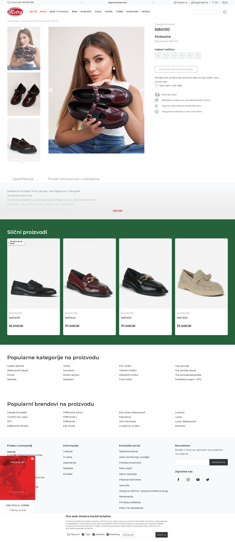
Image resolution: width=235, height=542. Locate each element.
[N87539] (145, 274)
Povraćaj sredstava (130, 502)
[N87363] (201, 274)
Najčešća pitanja (128, 451)
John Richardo (127, 421)
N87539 (126, 317)
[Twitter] (207, 479)
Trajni (87, 534)
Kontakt (67, 474)
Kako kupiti (125, 468)
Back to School (59, 11)
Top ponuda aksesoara (188, 374)
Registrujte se (201, 2)
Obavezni (75, 534)
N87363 (182, 317)
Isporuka (124, 485)
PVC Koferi (125, 366)
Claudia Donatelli (17, 412)
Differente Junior (73, 412)
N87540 (70, 317)
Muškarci (86, 11)
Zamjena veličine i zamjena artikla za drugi (143, 491)
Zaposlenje (69, 462)
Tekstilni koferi (128, 370)
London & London (129, 425)
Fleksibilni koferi (128, 374)
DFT (9, 421)
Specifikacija (23, 179)
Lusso (178, 417)
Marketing (115, 534)
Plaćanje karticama (130, 479)
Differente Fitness (17, 425)
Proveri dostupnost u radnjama (73, 179)
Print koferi (125, 379)
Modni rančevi (71, 374)
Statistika (100, 534)
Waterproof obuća (17, 370)
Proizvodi (26, 21)
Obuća (35, 21)
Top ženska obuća (185, 370)
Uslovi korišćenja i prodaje (134, 457)
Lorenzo (180, 412)
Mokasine (45, 21)
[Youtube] (198, 479)
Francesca (125, 417)
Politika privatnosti (130, 462)
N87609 (14, 317)
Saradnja (68, 468)
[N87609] (33, 274)
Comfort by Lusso (17, 417)
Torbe (119, 11)
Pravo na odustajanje (131, 508)
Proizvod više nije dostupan (176, 69)
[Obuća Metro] (15, 11)
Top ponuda (182, 366)
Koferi (109, 11)
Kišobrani (68, 379)
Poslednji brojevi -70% (188, 379)
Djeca (98, 11)
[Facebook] (178, 479)
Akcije (33, 11)
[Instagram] (188, 479)
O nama (67, 457)
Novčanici (68, 370)
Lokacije (68, 451)
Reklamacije (126, 496)
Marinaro (180, 425)
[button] (168, 86)
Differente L (70, 417)
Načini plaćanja (128, 474)
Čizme (10, 374)
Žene (74, 11)
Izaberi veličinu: (165, 49)
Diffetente (69, 421)
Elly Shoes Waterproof (132, 412)
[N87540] (89, 274)
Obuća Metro (13, 21)
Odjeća (145, 11)
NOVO (43, 11)
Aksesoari (132, 11)
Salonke (11, 379)
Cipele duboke (15, 366)
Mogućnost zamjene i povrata (118, 2)
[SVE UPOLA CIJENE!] (17, 477)
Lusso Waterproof (185, 421)
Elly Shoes (69, 425)
